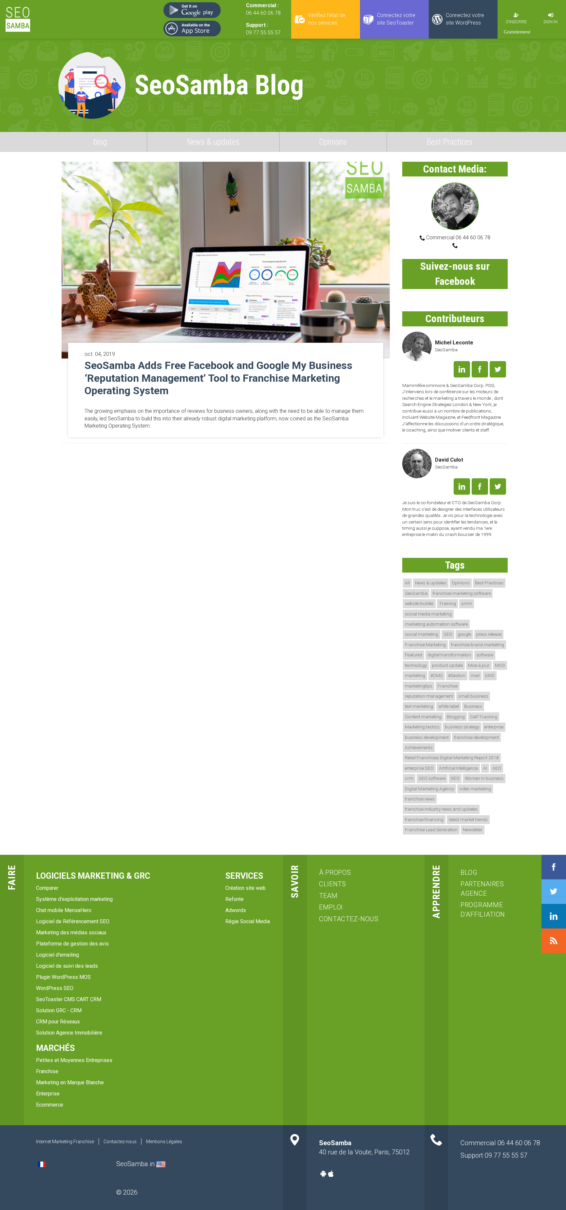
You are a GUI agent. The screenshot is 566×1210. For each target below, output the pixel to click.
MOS (500, 665)
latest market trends (468, 819)
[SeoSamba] (18, 19)
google (464, 634)
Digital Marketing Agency (429, 788)
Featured (413, 654)
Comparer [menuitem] (47, 888)
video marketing (475, 788)
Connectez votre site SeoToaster (396, 19)
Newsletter (472, 829)
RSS (553, 940)
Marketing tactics (422, 726)
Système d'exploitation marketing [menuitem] (74, 899)
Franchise (448, 685)
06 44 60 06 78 (263, 13)
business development (427, 737)
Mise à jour (479, 665)
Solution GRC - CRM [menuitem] (59, 1010)
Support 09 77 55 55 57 (494, 1155)
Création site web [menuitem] (245, 888)
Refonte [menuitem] (234, 899)
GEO (455, 778)
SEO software (432, 778)
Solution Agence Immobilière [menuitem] (69, 1033)
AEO (496, 768)
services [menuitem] (244, 876)
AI (485, 768)
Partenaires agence (482, 888)
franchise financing (424, 819)
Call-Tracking (483, 716)
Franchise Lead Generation (431, 829)
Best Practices (450, 142)
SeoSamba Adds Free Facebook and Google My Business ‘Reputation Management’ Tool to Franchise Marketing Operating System (218, 378)
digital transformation (449, 654)
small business (473, 696)
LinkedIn (462, 369)
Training (447, 603)
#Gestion (456, 675)
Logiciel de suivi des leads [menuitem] (67, 966)
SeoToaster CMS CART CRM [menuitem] (68, 999)
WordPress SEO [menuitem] (54, 988)
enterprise (493, 726)
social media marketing (428, 613)
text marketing (419, 706)
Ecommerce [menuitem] (49, 1105)
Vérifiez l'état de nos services (326, 19)
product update (447, 665)
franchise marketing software (462, 593)
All (407, 582)
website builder (419, 603)
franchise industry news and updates (441, 809)
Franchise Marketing (425, 644)
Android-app (323, 1173)
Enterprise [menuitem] (48, 1094)
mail (475, 675)
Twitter (498, 369)
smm (466, 603)
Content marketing (423, 716)
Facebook (480, 369)
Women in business (484, 778)
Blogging (456, 716)
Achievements (419, 747)
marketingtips (418, 685)
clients (332, 884)
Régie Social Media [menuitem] (247, 921)
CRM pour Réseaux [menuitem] (58, 1021)
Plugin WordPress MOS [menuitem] (63, 977)
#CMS (436, 675)
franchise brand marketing (477, 644)
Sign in (550, 21)
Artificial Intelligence (458, 768)
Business (473, 706)
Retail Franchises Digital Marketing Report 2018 (452, 757)
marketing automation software (436, 624)
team (328, 896)
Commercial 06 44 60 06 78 (457, 237)
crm (409, 778)
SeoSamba (416, 593)
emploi (331, 907)
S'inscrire (516, 21)
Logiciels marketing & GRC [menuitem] (93, 876)
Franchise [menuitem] (47, 1071)
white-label (448, 706)
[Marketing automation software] (160, 1164)
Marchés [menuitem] (55, 1048)
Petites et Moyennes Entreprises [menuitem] (74, 1060)
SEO (447, 634)
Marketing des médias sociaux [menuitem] (71, 932)
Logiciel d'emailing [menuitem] (57, 955)
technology (416, 665)
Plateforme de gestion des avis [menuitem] (72, 944)
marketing (415, 675)
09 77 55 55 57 (263, 32)
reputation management (429, 696)
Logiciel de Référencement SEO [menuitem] (72, 921)
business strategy (462, 726)
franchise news (420, 798)
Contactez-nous (349, 919)
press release (488, 634)
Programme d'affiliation (483, 909)
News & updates (213, 142)
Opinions (333, 142)
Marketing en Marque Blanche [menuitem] (70, 1082)
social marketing (421, 634)
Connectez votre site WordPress (465, 19)
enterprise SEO (419, 768)
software (484, 654)
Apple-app (331, 1173)
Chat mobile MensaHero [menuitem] (63, 910)
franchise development (476, 737)
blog (100, 142)
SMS (490, 675)
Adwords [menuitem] (235, 910)
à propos (335, 872)
